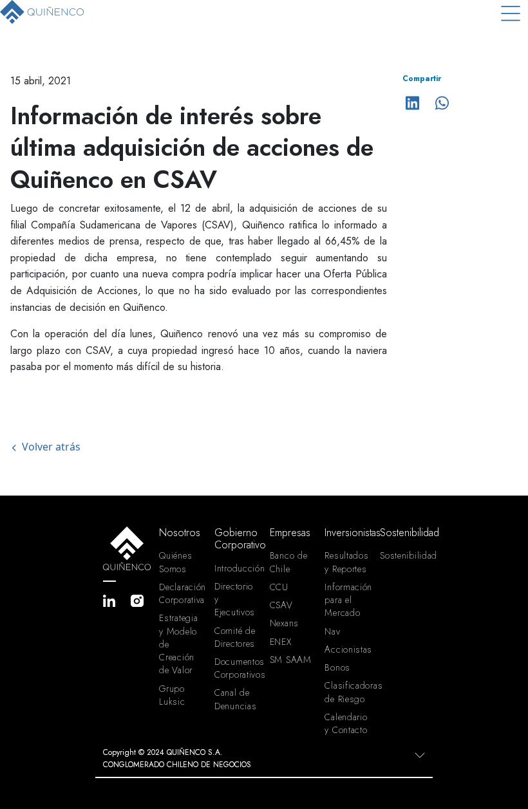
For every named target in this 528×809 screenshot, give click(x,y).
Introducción (236, 568)
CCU (279, 587)
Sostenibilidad (402, 555)
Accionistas (347, 649)
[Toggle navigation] (510, 13)
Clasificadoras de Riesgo (347, 692)
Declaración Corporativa (181, 593)
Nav (332, 631)
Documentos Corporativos (236, 668)
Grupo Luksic (172, 695)
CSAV (281, 605)
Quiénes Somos (175, 562)
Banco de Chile (289, 562)
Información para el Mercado (347, 600)
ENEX (281, 641)
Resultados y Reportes (346, 562)
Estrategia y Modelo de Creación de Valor (178, 643)
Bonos (337, 667)
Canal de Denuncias (235, 699)
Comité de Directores (234, 637)
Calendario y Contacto (346, 723)
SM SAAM (291, 659)
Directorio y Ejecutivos (234, 599)
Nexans (284, 623)
